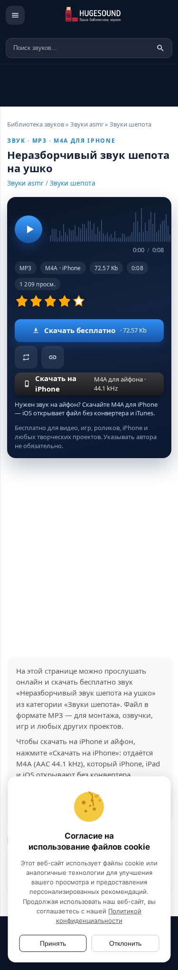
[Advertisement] (89, 558)
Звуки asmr (25, 182)
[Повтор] (26, 357)
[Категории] (15, 15)
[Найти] (160, 48)
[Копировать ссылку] (52, 357)
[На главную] (102, 15)
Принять (53, 943)
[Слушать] (28, 229)
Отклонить (125, 943)
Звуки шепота (72, 182)
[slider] (107, 223)
